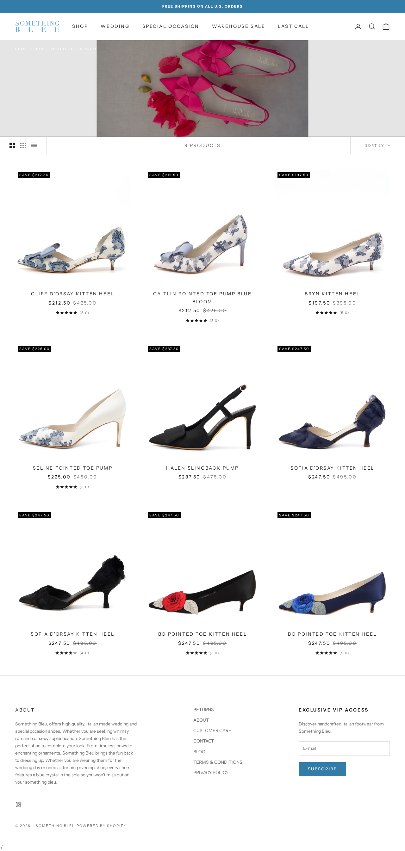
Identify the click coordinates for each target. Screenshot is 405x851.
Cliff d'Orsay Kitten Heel (72, 294)
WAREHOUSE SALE (238, 26)
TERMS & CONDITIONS (217, 762)
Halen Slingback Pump (202, 468)
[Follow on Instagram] (18, 804)
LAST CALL (293, 26)
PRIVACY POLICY (210, 772)
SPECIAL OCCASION (170, 26)
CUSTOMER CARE (212, 730)
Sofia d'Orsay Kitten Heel (332, 468)
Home (21, 49)
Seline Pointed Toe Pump (73, 468)
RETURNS (203, 709)
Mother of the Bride (74, 49)
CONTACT (203, 741)
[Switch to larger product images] (12, 145)
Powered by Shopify (102, 825)
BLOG (199, 752)
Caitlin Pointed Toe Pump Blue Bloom (202, 297)
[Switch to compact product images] (34, 145)
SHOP (80, 26)
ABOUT (201, 720)
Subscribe (322, 768)
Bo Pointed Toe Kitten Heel (202, 634)
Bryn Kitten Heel (332, 294)
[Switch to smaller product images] (23, 145)
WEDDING (115, 26)
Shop (39, 49)
